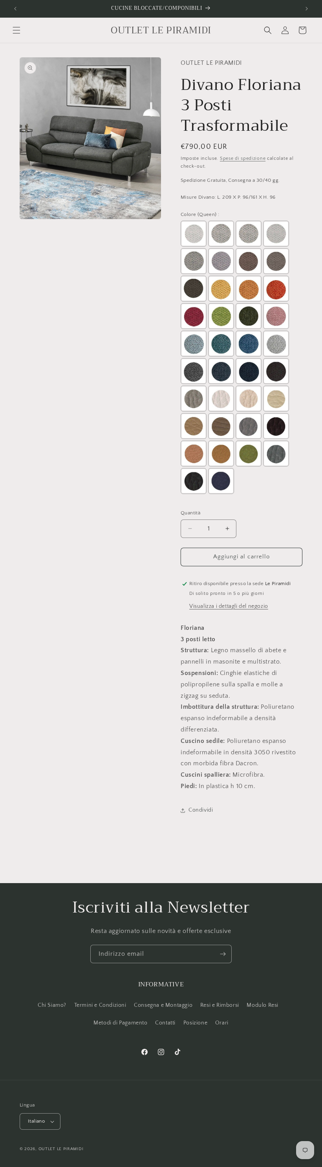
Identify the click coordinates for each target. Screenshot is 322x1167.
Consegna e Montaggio (163, 1005)
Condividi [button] (200, 810)
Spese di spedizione (242, 158)
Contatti (165, 1023)
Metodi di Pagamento (120, 1023)
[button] (16, 30)
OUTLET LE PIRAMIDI (61, 1149)
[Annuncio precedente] (15, 8)
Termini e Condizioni (100, 1005)
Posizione (195, 1023)
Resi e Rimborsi (219, 1005)
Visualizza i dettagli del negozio (228, 606)
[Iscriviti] (222, 954)
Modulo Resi (262, 1005)
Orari (222, 1023)
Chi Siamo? (52, 1005)
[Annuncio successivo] (306, 8)
